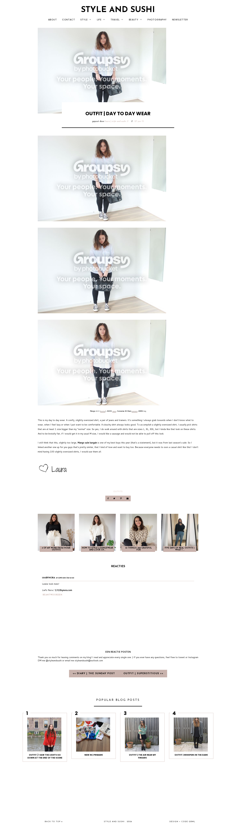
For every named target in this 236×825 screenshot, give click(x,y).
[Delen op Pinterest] (121, 498)
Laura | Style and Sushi (115, 121)
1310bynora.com (63, 590)
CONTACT (68, 19)
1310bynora (48, 578)
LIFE (99, 19)
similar (102, 411)
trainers (134, 411)
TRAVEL (115, 19)
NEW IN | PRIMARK (93, 755)
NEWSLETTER (180, 19)
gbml (192, 822)
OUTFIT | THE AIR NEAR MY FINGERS (142, 756)
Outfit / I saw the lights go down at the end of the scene (44, 756)
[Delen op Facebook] (108, 498)
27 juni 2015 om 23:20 (65, 578)
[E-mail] (127, 498)
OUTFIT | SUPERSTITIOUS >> (143, 673)
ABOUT (52, 19)
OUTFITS (118, 491)
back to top (53, 822)
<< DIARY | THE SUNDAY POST (94, 673)
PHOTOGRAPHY (157, 19)
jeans (114, 411)
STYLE (84, 19)
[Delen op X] (114, 498)
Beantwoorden (52, 595)
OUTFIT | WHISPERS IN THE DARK (191, 755)
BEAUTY (133, 19)
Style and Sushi (118, 10)
